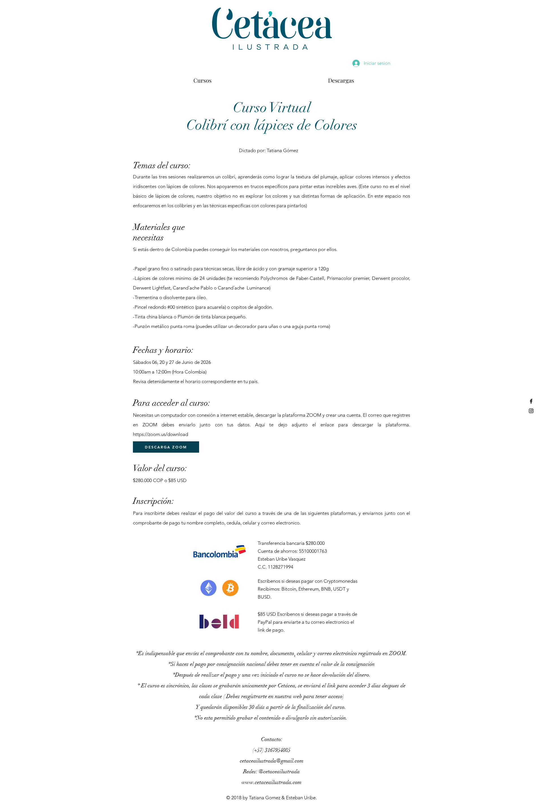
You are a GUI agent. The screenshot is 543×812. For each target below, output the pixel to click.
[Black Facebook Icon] (531, 401)
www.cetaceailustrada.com (271, 782)
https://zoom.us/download (160, 434)
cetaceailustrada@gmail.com (271, 760)
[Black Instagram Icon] (531, 411)
